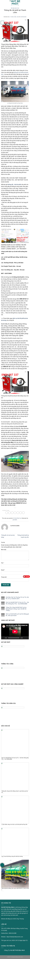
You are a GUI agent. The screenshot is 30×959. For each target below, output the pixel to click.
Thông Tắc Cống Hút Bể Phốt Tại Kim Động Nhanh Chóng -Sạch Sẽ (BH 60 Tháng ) (16, 609)
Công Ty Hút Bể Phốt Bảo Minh (14, 950)
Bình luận (3, 549)
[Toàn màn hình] (27, 638)
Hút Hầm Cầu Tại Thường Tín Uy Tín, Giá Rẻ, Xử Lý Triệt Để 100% (17, 598)
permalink (15, 519)
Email (3, 570)
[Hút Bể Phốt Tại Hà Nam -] (15, 2)
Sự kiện (27, 576)
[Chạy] (3, 638)
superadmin (23, 16)
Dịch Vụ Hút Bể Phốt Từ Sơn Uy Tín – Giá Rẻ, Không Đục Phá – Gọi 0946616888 (17, 603)
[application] (15, 631)
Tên (2, 563)
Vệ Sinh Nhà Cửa (15, 8)
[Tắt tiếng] (24, 638)
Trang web (4, 577)
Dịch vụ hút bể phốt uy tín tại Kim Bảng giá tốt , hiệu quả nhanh (17, 614)
